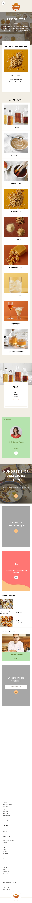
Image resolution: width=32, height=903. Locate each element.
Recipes (4, 827)
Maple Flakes (5, 811)
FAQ (4, 858)
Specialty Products (7, 820)
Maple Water (5, 817)
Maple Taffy (5, 809)
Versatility (5, 831)
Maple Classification (7, 804)
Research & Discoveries (8, 856)
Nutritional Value (6, 838)
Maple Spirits (5, 818)
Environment (5, 855)
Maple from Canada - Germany (9, 884)
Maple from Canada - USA (8, 887)
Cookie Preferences (7, 874)
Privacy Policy (6, 871)
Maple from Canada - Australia (9, 882)
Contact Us (5, 867)
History (4, 849)
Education (5, 851)
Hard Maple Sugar (7, 815)
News (4, 869)
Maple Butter (5, 807)
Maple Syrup (5, 806)
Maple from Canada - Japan (9, 885)
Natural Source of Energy (8, 840)
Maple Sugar (5, 813)
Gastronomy (5, 829)
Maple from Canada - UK (8, 889)
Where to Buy (6, 865)
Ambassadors (6, 842)
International (5, 853)
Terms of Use (6, 873)
